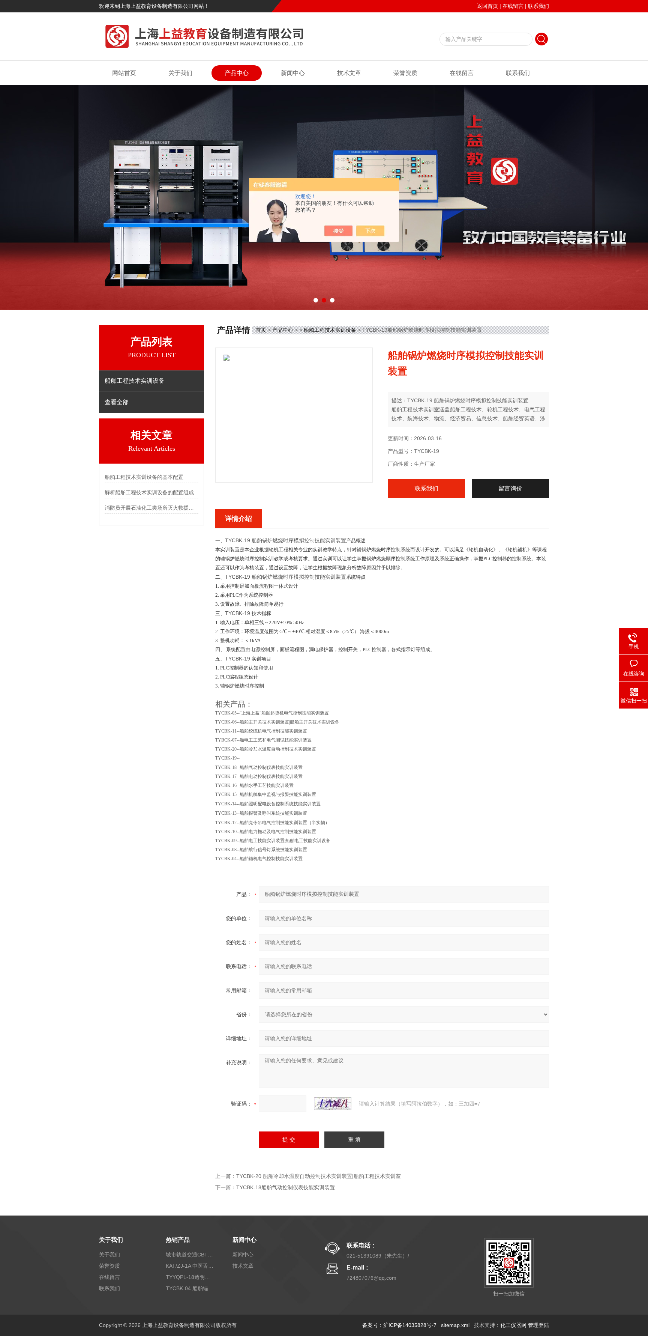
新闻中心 (293, 73)
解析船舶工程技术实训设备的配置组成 (149, 492)
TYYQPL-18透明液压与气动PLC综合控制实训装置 (190, 1277)
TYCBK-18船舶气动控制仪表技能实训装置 (285, 1187)
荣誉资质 (405, 73)
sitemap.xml (455, 1325)
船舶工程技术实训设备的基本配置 (144, 477)
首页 (261, 330)
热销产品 (178, 1240)
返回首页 (487, 6)
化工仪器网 (513, 1325)
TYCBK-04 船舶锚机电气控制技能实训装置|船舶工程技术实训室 (190, 1288)
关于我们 (180, 73)
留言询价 (510, 488)
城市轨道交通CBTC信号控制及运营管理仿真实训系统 (190, 1255)
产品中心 (237, 73)
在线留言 (513, 6)
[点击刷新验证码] (332, 1103)
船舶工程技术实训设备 (330, 330)
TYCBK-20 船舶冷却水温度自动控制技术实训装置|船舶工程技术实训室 (318, 1176)
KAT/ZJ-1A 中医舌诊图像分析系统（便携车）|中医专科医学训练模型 (190, 1266)
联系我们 (538, 6)
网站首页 (124, 73)
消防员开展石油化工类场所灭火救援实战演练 (151, 508)
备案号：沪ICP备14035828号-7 (399, 1325)
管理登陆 (538, 1325)
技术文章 (349, 73)
